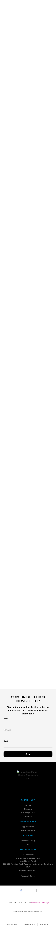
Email (6, 741)
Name (6, 719)
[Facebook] (17, 917)
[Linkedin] (32, 917)
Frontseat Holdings (40, 903)
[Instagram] (24, 917)
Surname (7, 730)
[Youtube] (39, 917)
